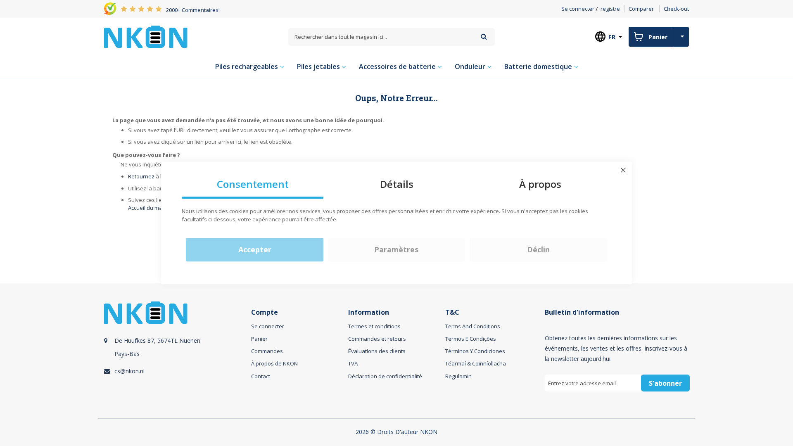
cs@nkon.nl (129, 371)
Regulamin (458, 376)
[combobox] (391, 37)
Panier (259, 338)
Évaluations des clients (377, 351)
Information (368, 312)
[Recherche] (484, 36)
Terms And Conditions (472, 326)
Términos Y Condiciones (475, 351)
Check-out (676, 8)
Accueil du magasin (152, 207)
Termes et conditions (374, 326)
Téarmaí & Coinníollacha (475, 363)
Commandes (267, 351)
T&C (452, 312)
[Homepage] (146, 37)
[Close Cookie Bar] (623, 170)
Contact (260, 376)
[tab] (176, 355)
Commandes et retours (377, 338)
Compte (264, 312)
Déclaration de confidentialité (385, 376)
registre (610, 8)
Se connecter (577, 8)
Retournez (141, 176)
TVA (353, 363)
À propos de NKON (274, 363)
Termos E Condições (470, 338)
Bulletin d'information (582, 312)
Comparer (641, 8)
